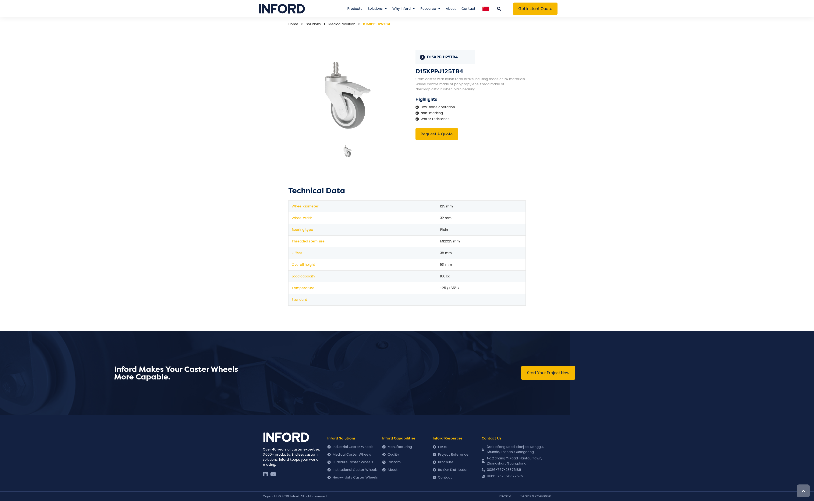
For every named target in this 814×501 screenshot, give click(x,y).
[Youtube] (273, 474)
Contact (468, 8)
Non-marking (432, 113)
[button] (535, 9)
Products (354, 8)
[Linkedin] (265, 474)
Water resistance (435, 118)
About (451, 8)
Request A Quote (437, 134)
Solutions (375, 8)
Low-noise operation (438, 107)
